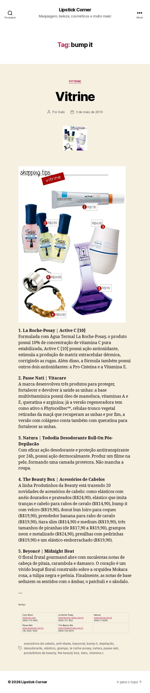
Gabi (61, 112)
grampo (62, 648)
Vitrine (75, 96)
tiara (84, 653)
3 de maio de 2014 (89, 112)
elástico (49, 648)
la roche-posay (80, 648)
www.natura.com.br (103, 617)
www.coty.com (29, 617)
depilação (106, 643)
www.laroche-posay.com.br (71, 617)
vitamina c (96, 653)
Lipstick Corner (75, 9)
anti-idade (63, 643)
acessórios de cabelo (39, 643)
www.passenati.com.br (33, 628)
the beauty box (68, 653)
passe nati (111, 648)
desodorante (33, 648)
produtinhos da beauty (40, 653)
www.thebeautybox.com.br (70, 628)
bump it (92, 643)
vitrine (75, 81)
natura (97, 648)
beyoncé (78, 643)
